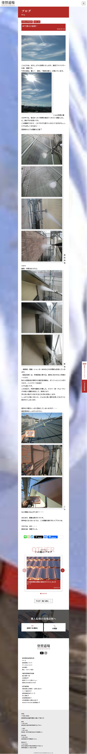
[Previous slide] (24, 570)
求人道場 (24, 695)
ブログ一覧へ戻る (42, 601)
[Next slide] (63, 570)
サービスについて (27, 665)
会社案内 (24, 667)
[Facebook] (45, 537)
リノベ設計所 (26, 691)
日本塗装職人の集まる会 (29, 700)
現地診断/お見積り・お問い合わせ (32, 689)
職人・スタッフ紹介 (28, 669)
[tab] (40, 593)
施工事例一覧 (26, 676)
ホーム (24, 660)
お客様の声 (25, 678)
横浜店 (23, 742)
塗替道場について (27, 663)
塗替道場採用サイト (28, 693)
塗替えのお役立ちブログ (29, 682)
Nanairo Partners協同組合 (30, 702)
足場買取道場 (26, 698)
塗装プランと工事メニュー (29, 680)
